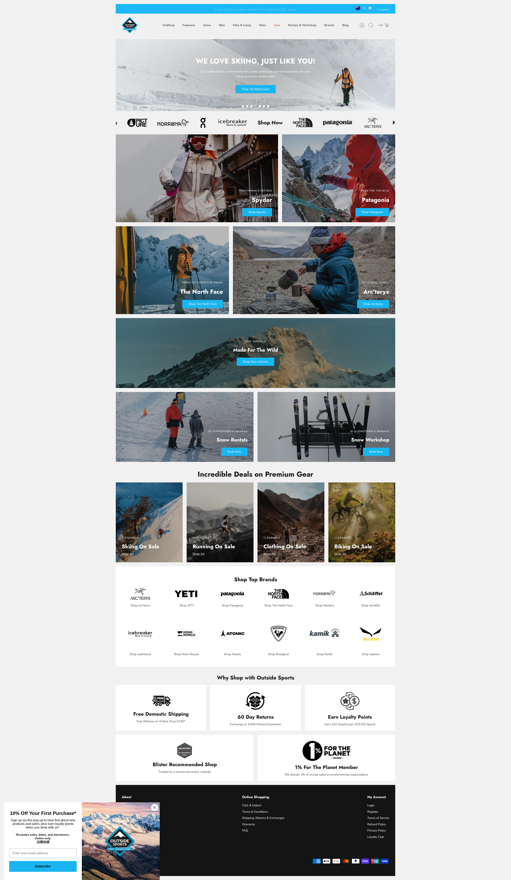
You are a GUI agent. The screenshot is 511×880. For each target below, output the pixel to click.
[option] (255, 75)
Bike (222, 25)
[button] (243, 106)
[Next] (311, 9)
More (262, 25)
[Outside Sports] (130, 25)
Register (372, 812)
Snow (207, 25)
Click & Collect (251, 805)
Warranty (248, 824)
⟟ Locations (383, 9)
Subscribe (43, 866)
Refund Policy (376, 824)
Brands (329, 25)
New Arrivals (332, 122)
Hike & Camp (242, 25)
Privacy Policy (376, 830)
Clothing (168, 25)
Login (371, 805)
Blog (345, 25)
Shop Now (193, 122)
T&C (276, 9)
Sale (277, 25)
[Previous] (200, 9)
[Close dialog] (154, 807)
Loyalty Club (375, 837)
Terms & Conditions (255, 812)
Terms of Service (378, 818)
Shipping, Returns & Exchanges (263, 818)
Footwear (188, 25)
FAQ (245, 830)
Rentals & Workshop (302, 25)
